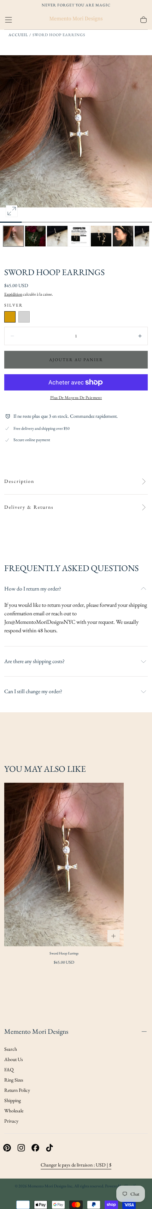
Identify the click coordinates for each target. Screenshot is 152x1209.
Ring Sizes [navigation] (13, 1080)
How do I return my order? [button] (32, 588)
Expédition (13, 294)
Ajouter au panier (76, 360)
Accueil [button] (18, 34)
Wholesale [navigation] (13, 1110)
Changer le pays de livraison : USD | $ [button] (76, 1165)
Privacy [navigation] (11, 1121)
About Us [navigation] (13, 1059)
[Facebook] (35, 1147)
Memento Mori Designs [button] (36, 1031)
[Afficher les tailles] (113, 936)
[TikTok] (49, 1147)
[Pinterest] (7, 1147)
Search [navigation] (10, 1049)
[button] (8, 20)
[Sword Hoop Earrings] (64, 864)
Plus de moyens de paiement (76, 397)
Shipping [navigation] (12, 1100)
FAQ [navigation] (9, 1069)
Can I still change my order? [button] (33, 691)
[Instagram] (21, 1147)
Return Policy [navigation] (17, 1090)
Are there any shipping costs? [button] (34, 661)
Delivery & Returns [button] (29, 507)
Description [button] (19, 481)
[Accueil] (76, 20)
